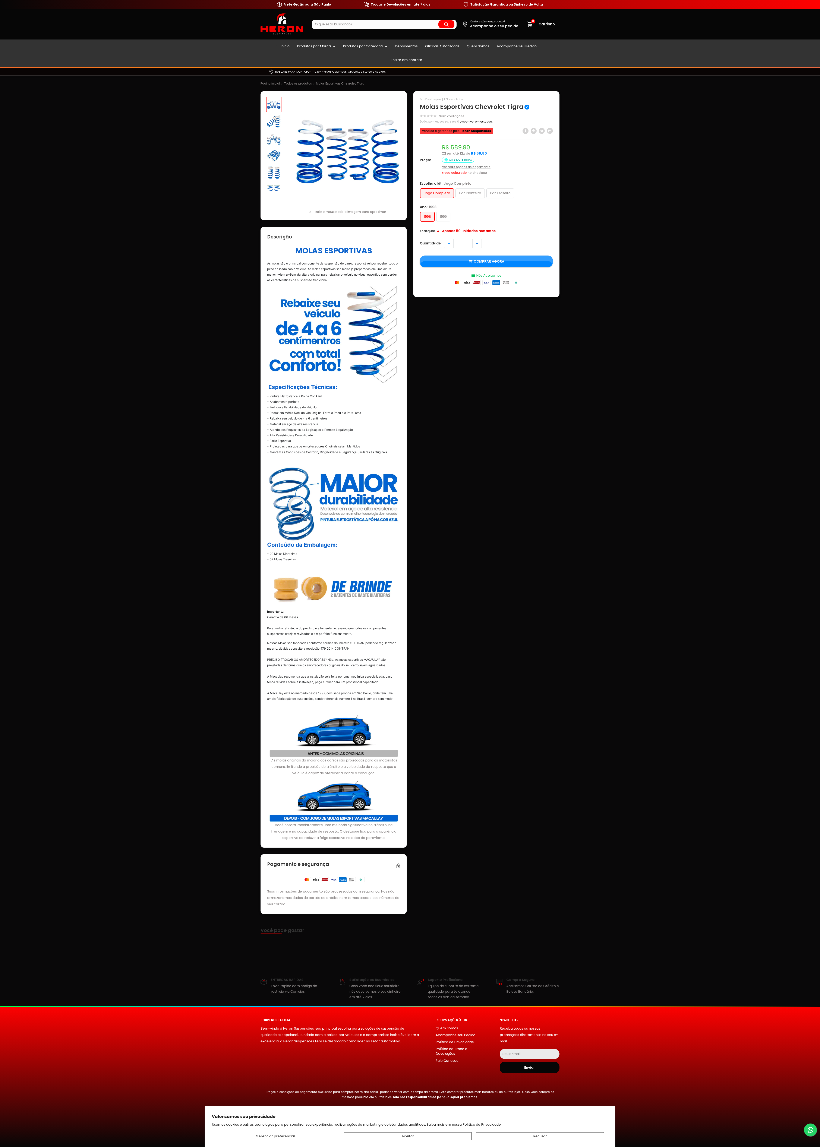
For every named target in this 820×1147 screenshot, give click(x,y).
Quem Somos (478, 46)
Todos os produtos (298, 83)
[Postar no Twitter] (542, 131)
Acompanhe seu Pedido (455, 1035)
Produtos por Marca (314, 46)
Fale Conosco (447, 1060)
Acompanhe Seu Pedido (517, 46)
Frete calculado (454, 172)
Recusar (540, 1136)
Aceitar (408, 1136)
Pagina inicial (270, 83)
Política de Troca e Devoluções (451, 1051)
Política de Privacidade (455, 1042)
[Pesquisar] (446, 24)
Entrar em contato (406, 59)
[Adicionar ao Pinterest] (534, 131)
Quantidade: (431, 243)
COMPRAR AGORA (489, 261)
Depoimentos (406, 46)
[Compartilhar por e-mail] (550, 131)
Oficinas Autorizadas (442, 46)
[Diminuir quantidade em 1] (448, 243)
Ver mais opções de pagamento (466, 167)
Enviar (529, 1067)
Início (285, 46)
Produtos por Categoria (363, 46)
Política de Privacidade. (482, 1124)
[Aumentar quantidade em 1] (477, 243)
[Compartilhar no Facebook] (526, 131)
